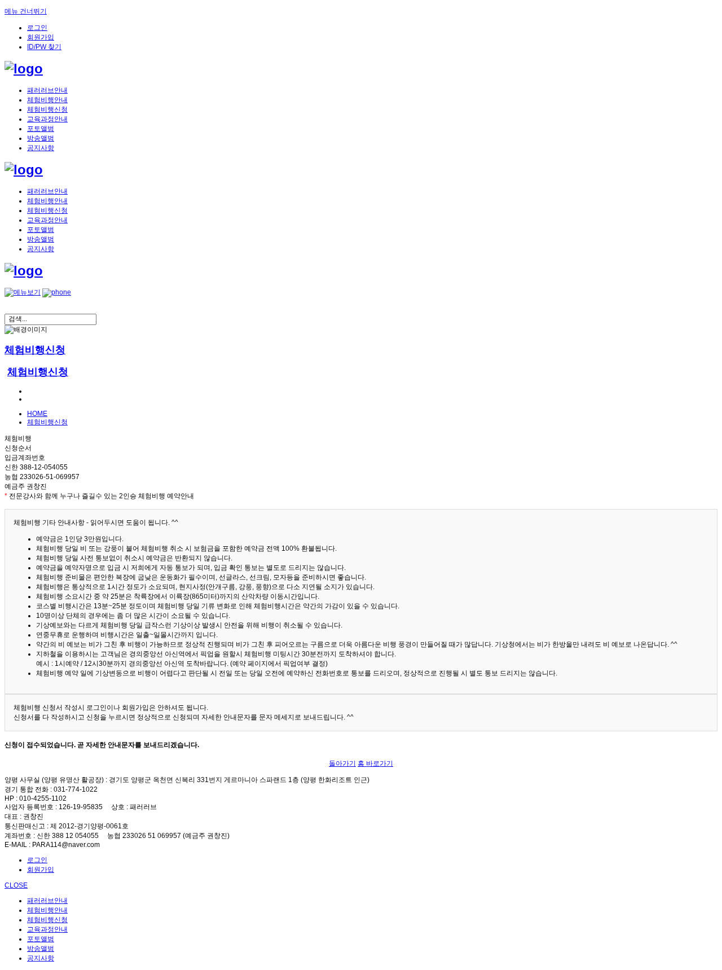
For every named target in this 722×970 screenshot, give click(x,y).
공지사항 (40, 148)
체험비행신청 (47, 109)
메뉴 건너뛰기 (26, 11)
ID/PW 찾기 (44, 47)
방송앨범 (40, 138)
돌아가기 (342, 763)
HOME (37, 414)
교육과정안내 (47, 119)
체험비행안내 (47, 100)
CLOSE (16, 885)
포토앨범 (40, 129)
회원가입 (40, 37)
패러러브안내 (47, 90)
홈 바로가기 (375, 763)
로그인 (37, 28)
